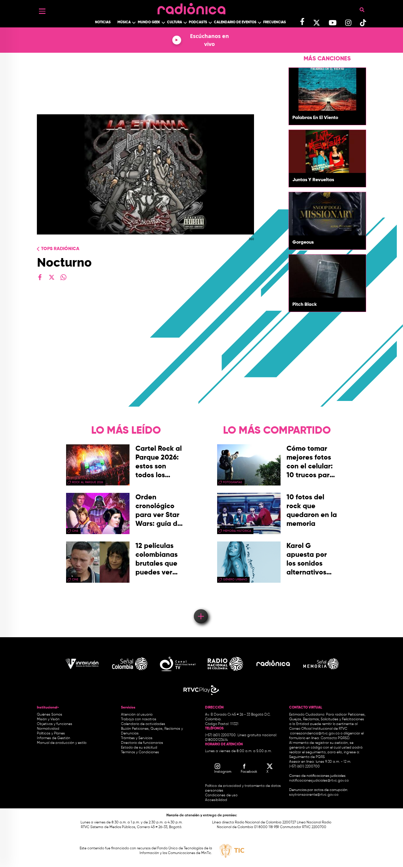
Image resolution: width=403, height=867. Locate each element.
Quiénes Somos (49, 714)
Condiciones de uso (221, 795)
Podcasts (198, 22)
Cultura (174, 22)
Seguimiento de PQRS (307, 757)
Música (124, 22)
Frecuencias (274, 22)
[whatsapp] (63, 277)
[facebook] (40, 277)
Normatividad (48, 729)
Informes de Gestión (53, 738)
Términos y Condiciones (140, 752)
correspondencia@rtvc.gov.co (315, 733)
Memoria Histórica (237, 530)
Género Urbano (235, 579)
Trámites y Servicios (137, 738)
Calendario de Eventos (235, 22)
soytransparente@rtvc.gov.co (313, 795)
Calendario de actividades (143, 724)
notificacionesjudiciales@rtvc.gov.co (319, 780)
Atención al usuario (137, 714)
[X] (52, 277)
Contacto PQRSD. (335, 738)
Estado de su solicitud (139, 747)
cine (75, 530)
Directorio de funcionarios (142, 743)
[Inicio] (191, 7)
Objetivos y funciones (54, 724)
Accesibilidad (216, 800)
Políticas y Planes (51, 733)
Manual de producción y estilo (61, 743)
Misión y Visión (48, 719)
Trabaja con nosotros (138, 719)
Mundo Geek (149, 22)
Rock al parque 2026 (87, 482)
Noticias (103, 22)
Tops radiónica (60, 249)
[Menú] (42, 11)
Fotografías (232, 482)
